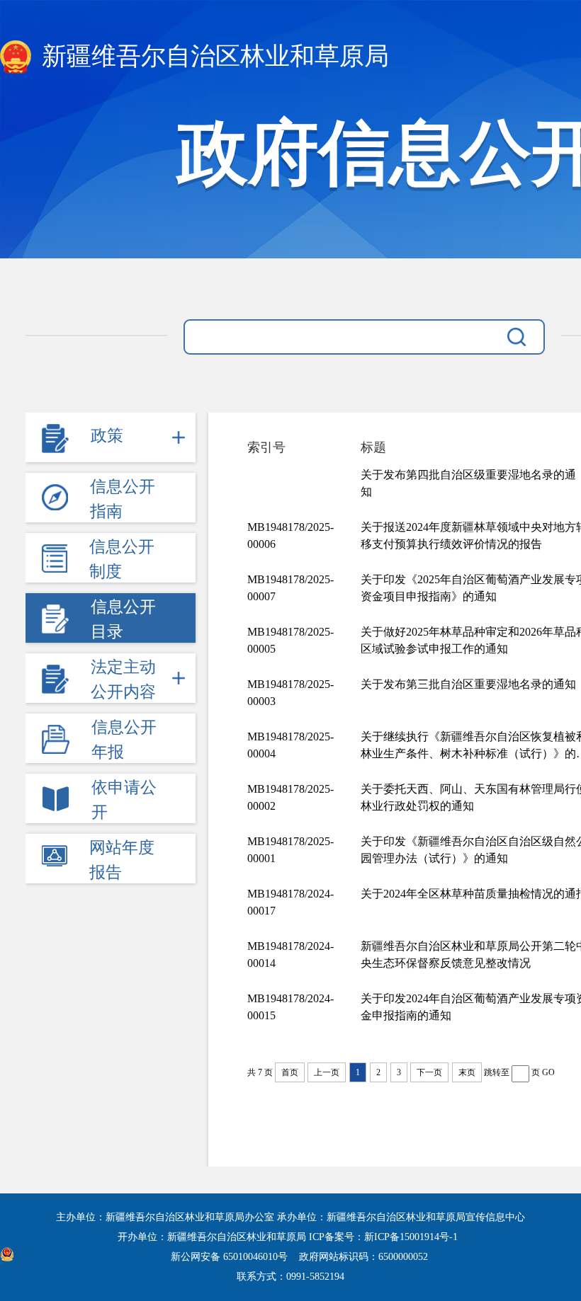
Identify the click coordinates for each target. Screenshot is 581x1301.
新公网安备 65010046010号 (230, 1256)
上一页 (326, 1072)
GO (548, 1072)
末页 (466, 1072)
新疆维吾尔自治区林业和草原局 (212, 56)
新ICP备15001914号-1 (411, 1237)
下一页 (429, 1072)
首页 (289, 1072)
